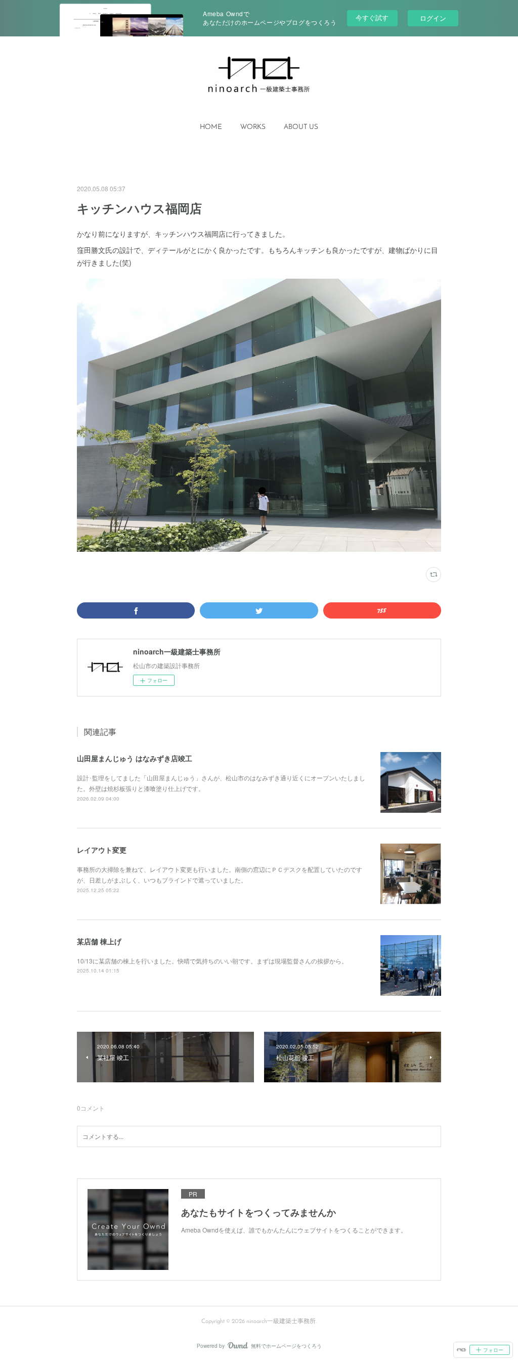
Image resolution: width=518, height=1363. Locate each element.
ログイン (433, 18)
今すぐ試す (372, 17)
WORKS (253, 127)
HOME (211, 127)
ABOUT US (301, 127)
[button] (211, 127)
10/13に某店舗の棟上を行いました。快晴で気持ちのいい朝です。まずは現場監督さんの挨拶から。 (212, 960)
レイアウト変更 (101, 850)
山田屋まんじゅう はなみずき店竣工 (134, 758)
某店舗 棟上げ (99, 941)
